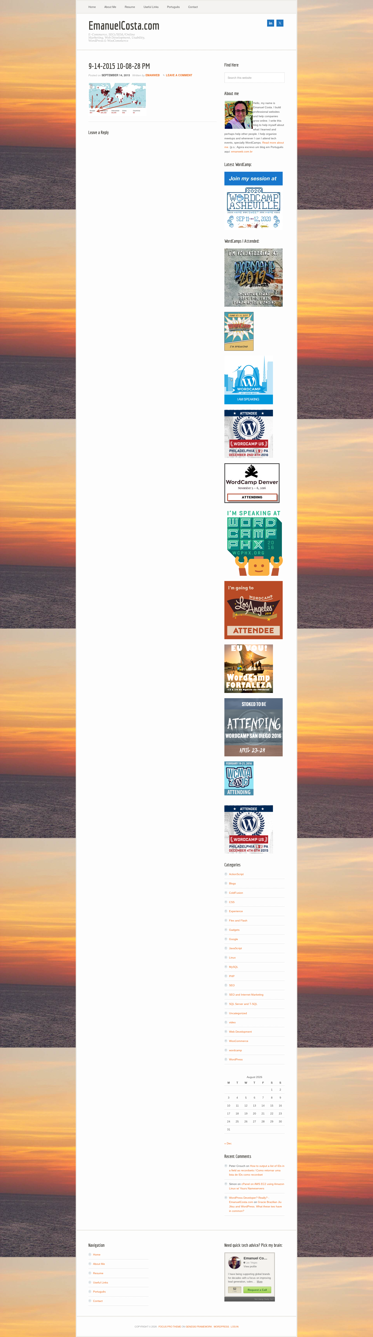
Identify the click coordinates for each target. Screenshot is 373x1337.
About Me (99, 1263)
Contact (98, 1300)
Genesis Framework (199, 1326)
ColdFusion (236, 892)
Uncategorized (238, 1013)
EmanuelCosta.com (123, 25)
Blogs (232, 883)
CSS (231, 902)
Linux (232, 957)
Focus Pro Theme (170, 1326)
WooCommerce (238, 1041)
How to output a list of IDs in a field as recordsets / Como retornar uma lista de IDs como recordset (256, 1170)
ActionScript (236, 874)
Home (96, 1254)
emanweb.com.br (242, 151)
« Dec (228, 1143)
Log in (235, 1326)
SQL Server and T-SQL (243, 1003)
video (232, 1022)
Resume (98, 1273)
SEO (232, 985)
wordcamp (235, 1050)
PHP (231, 976)
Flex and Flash (238, 920)
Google (233, 939)
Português (99, 1291)
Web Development (240, 1031)
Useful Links (100, 1282)
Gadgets (234, 929)
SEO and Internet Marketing (246, 994)
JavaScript (235, 948)
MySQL (233, 966)
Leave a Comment (179, 75)
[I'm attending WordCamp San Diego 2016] (253, 754)
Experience (236, 911)
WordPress (236, 1059)
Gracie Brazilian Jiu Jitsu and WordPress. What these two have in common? (255, 1206)
